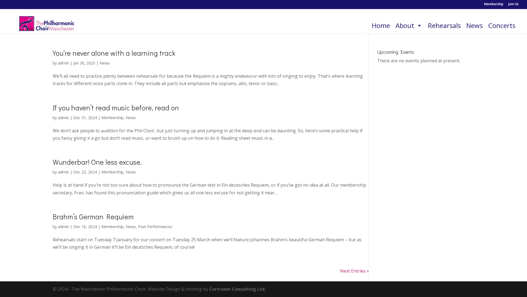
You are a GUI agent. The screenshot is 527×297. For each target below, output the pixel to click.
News (474, 25)
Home (381, 25)
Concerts (501, 25)
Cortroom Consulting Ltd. (237, 289)
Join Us (513, 4)
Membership (493, 4)
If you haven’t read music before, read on (116, 107)
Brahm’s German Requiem (93, 216)
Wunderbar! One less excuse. (97, 162)
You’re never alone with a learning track (114, 53)
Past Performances (155, 226)
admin (63, 63)
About (405, 25)
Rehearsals (444, 25)
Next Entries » (354, 271)
